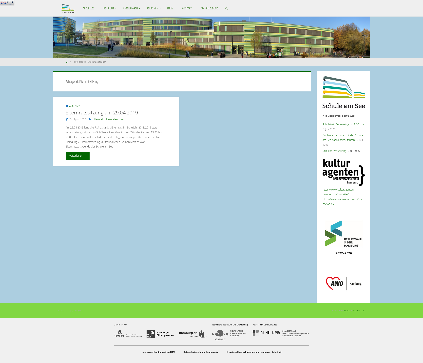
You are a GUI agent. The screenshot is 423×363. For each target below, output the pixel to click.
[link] (226, 8)
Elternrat (98, 119)
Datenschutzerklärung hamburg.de (200, 352)
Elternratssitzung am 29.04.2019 (102, 112)
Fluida (347, 310)
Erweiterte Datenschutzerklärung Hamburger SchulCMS (254, 352)
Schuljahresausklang (334, 151)
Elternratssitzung (114, 119)
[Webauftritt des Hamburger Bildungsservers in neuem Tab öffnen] (160, 334)
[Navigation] (7, 2)
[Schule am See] (68, 8)
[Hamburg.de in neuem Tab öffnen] (193, 334)
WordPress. (359, 310)
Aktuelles (74, 106)
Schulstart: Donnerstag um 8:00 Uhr (343, 124)
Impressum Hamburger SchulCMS (158, 352)
